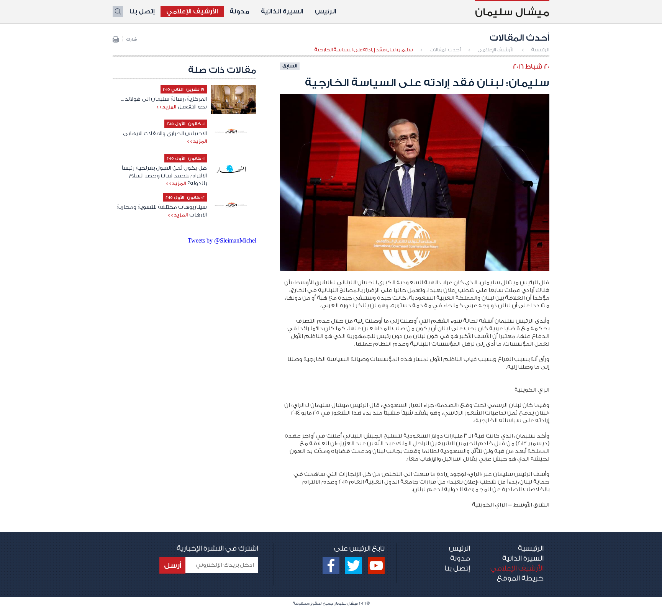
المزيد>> (166, 107)
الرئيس (325, 11)
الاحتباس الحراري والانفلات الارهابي (165, 134)
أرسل (172, 565)
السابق (289, 66)
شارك (131, 39)
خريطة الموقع (520, 578)
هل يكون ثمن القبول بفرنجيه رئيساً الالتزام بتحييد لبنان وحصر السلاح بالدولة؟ (164, 176)
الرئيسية (540, 49)
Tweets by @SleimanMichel (222, 240)
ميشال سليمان (512, 12)
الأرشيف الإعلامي (192, 11)
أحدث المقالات (445, 49)
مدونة (239, 11)
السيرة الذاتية (282, 11)
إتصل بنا (142, 11)
